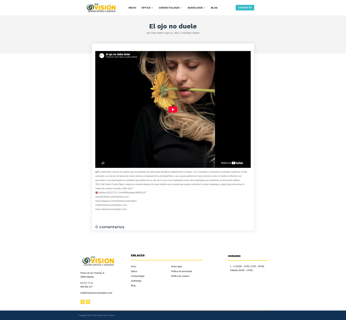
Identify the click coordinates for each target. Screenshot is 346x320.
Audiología (195, 8)
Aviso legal (176, 266)
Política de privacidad (181, 271)
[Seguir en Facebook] (82, 302)
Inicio (132, 8)
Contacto (245, 7)
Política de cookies (180, 276)
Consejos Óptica (190, 33)
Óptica (146, 8)
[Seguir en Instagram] (88, 302)
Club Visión (157, 33)
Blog (214, 8)
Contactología (169, 8)
